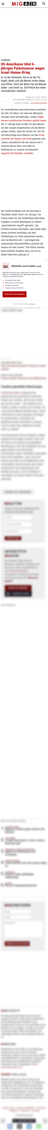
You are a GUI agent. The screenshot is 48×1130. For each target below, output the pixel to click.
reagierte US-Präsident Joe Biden (17, 153)
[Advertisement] (24, 32)
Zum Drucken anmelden (39, 103)
